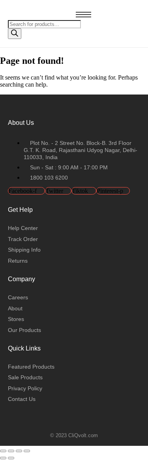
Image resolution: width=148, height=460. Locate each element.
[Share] (19, 451)
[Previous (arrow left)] (3, 458)
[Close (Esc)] (27, 451)
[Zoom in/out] (3, 451)
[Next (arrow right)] (11, 458)
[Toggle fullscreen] (11, 451)
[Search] (14, 33)
